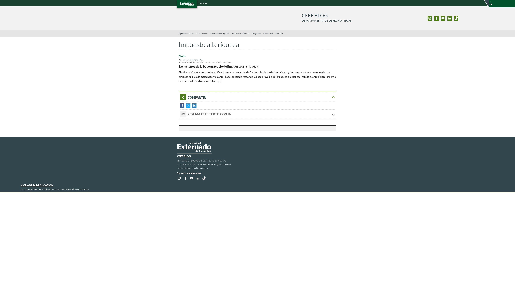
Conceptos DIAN (186, 62)
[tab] (257, 97)
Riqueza (229, 62)
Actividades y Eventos (240, 34)
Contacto (279, 34)
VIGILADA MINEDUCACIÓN (37, 185)
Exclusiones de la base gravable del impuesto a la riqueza (218, 66)
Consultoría (268, 34)
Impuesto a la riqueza (200, 62)
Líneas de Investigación (220, 34)
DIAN (182, 56)
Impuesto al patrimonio (217, 62)
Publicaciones (202, 34)
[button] (512, 40)
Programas (256, 34)
